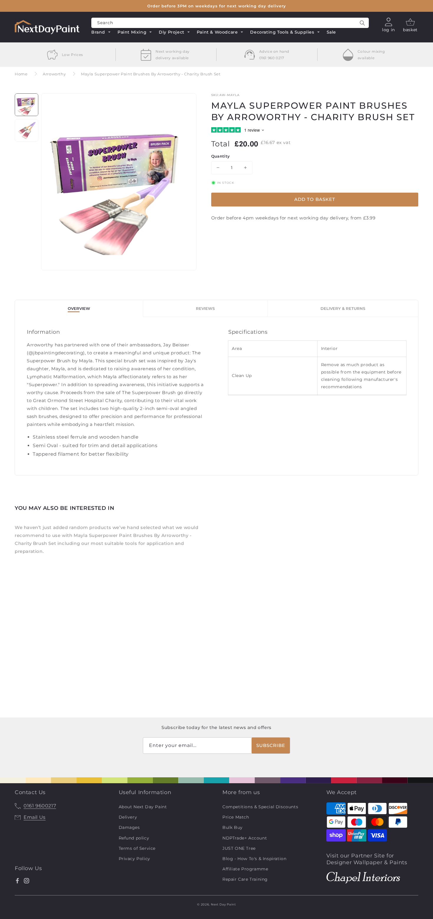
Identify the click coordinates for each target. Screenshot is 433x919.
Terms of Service (137, 848)
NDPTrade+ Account (244, 838)
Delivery (128, 817)
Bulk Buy (232, 827)
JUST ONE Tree (239, 848)
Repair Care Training (245, 879)
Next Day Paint (223, 904)
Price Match (235, 817)
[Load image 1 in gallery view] (26, 104)
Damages (129, 827)
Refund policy (134, 838)
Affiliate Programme (245, 869)
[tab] (79, 308)
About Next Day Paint (143, 806)
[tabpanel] (216, 396)
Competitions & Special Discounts (260, 806)
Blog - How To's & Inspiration (254, 858)
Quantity (220, 156)
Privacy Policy (134, 858)
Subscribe (270, 745)
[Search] (362, 23)
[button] (101, 33)
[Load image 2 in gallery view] (26, 130)
